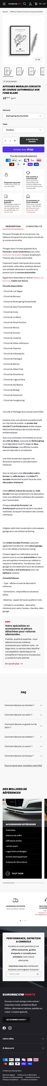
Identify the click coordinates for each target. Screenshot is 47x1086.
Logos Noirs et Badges (16, 851)
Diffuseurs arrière (14, 841)
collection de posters (12, 255)
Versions (6, 110)
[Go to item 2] (22, 920)
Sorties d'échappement (16, 857)
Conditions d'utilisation (29, 1080)
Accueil (5, 11)
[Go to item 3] (24, 920)
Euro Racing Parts (14, 1071)
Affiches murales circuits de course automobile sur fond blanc (27, 11)
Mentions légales (9, 1075)
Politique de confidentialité (27, 1075)
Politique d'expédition (10, 1080)
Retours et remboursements (13, 1077)
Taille (5, 124)
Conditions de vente (32, 1077)
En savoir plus (11, 211)
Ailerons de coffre (14, 835)
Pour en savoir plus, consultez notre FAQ (23, 765)
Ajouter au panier (32, 140)
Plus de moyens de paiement (23, 156)
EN (44, 4)
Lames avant (12, 846)
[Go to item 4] (26, 920)
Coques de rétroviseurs (16, 862)
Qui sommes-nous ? (16, 1020)
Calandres (10, 830)
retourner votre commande (32, 211)
